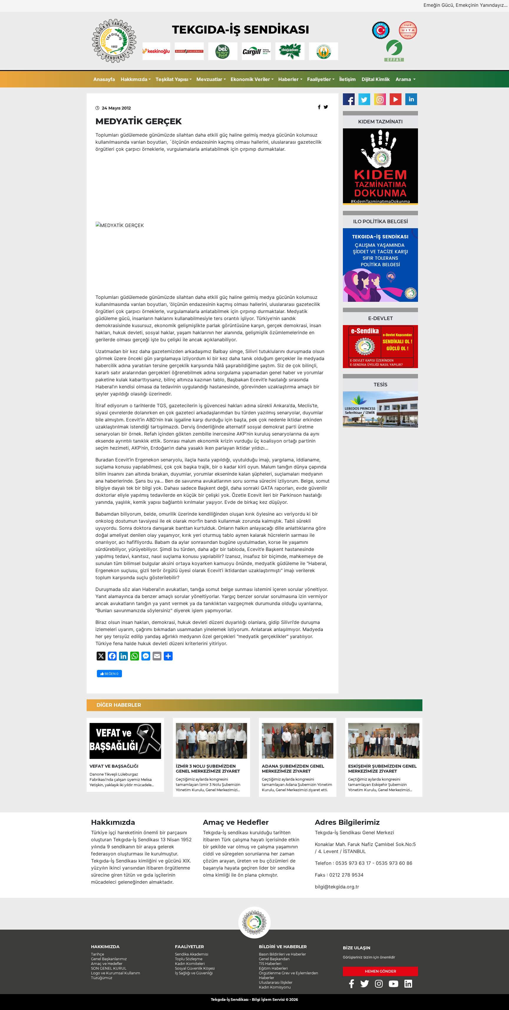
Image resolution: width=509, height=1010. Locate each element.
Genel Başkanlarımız (109, 959)
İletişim (347, 79)
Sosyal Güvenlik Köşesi (195, 968)
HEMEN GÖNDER (380, 971)
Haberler (288, 79)
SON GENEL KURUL (108, 968)
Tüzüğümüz (101, 978)
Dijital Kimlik (376, 79)
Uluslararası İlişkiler (275, 982)
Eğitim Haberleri (273, 968)
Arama (404, 79)
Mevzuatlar (209, 79)
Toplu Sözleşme (188, 959)
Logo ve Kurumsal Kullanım (115, 973)
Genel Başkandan (274, 959)
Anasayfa (104, 79)
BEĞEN (111, 674)
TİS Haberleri (270, 963)
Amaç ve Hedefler (107, 963)
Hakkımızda (134, 79)
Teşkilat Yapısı (172, 79)
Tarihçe (97, 954)
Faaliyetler (319, 79)
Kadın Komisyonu (275, 987)
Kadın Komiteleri (190, 963)
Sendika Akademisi (191, 954)
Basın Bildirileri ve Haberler (282, 954)
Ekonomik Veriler (250, 79)
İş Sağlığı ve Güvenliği (194, 973)
